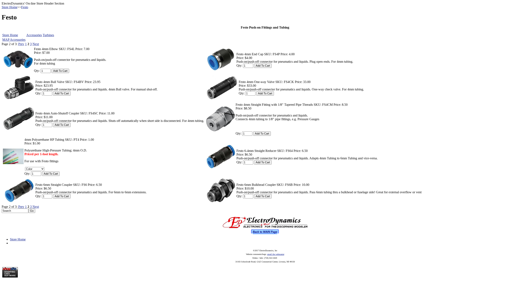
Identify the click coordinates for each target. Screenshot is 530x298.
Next (36, 44)
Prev (21, 44)
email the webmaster (275, 254)
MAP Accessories (13, 39)
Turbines (48, 35)
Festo (24, 7)
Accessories (34, 35)
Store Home (9, 7)
